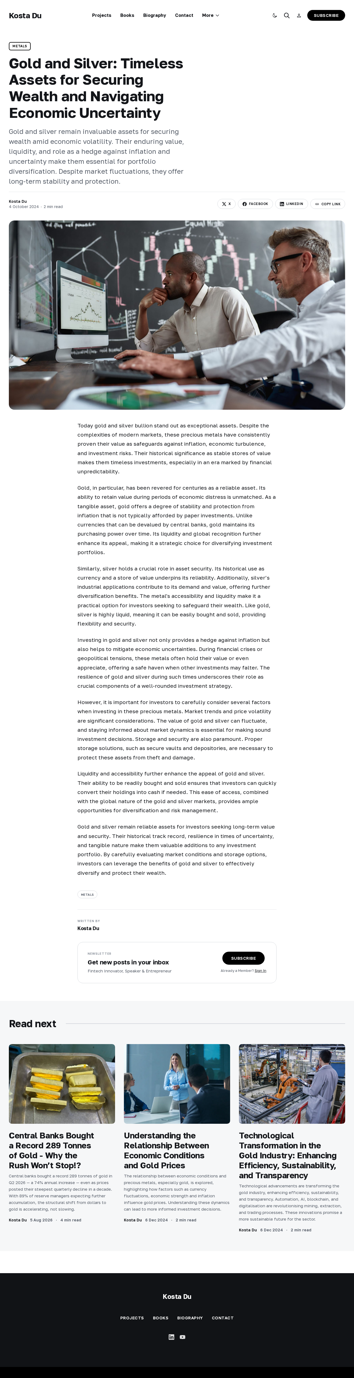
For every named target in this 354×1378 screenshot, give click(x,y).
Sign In (260, 970)
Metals (19, 46)
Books (127, 15)
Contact (184, 15)
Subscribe (326, 15)
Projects (101, 15)
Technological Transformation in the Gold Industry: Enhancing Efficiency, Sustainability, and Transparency (288, 1155)
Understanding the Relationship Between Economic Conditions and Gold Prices (166, 1150)
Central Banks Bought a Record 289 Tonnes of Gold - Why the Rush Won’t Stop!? (51, 1150)
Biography (154, 15)
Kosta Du (25, 15)
